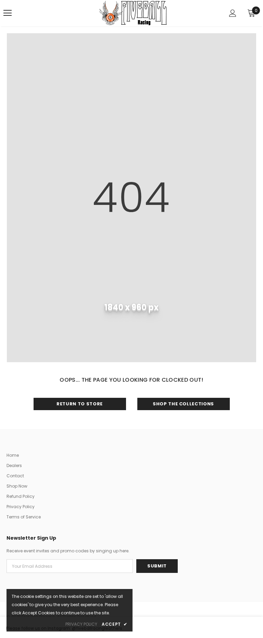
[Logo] (133, 12)
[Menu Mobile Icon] (7, 13)
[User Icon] (232, 13)
